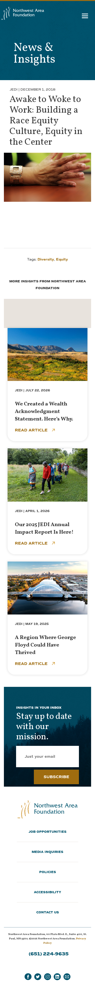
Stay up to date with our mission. (44, 727)
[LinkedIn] (57, 976)
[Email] (67, 976)
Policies (47, 872)
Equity (62, 259)
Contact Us (47, 912)
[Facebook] (28, 976)
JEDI (14, 90)
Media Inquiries (47, 852)
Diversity (46, 259)
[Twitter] (37, 976)
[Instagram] (47, 976)
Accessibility (47, 892)
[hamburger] (85, 17)
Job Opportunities (47, 832)
